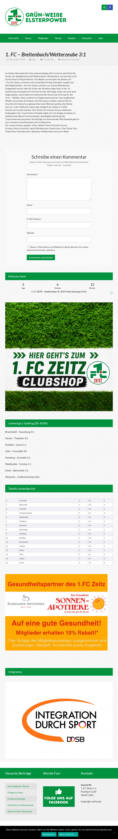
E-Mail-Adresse (34, 219)
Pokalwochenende (16, 798)
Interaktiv (87, 38)
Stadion (71, 38)
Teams (28, 38)
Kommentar (33, 174)
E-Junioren (48, 59)
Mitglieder (43, 38)
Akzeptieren (49, 834)
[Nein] (114, 832)
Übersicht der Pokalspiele (20, 811)
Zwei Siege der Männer (18, 786)
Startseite (13, 38)
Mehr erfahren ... (68, 834)
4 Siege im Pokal (15, 792)
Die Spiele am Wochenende (20, 805)
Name (30, 205)
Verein (58, 38)
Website (30, 233)
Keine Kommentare (70, 59)
